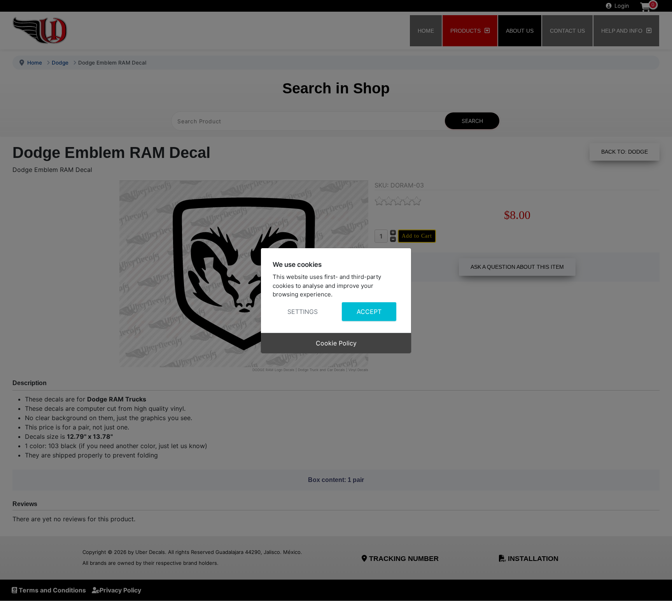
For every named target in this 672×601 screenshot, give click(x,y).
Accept (369, 311)
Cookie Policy (336, 343)
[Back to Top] (658, 586)
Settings (302, 311)
